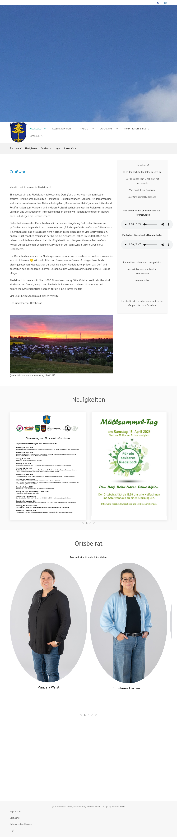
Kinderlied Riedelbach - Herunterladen (142, 235)
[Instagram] (165, 3)
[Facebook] (158, 3)
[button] (48, 463)
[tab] (83, 523)
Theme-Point (93, 806)
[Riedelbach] (18, 132)
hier (139, 305)
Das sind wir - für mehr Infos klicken (88, 557)
